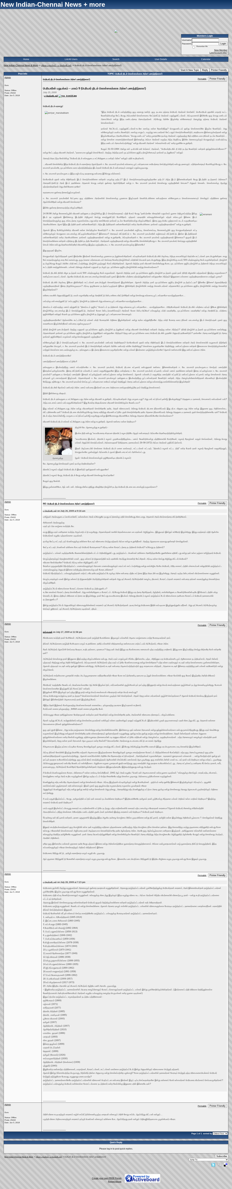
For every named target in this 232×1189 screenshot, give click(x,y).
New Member (220, 50)
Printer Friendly (219, 70)
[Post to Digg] (219, 1164)
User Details (161, 59)
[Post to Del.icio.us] (225, 1164)
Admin (8, 77)
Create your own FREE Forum (106, 1178)
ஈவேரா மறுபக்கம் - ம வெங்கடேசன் (56, 65)
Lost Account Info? (218, 52)
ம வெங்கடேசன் (51, 96)
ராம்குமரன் (47, 632)
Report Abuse (114, 1181)
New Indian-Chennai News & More (21, 65)
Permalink (202, 79)
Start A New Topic (190, 70)
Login (223, 43)
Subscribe (221, 1156)
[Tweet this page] (213, 1164)
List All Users (71, 59)
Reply (205, 70)
